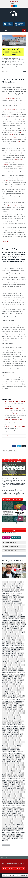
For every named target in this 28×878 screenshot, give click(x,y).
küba (3, 730)
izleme (20, 709)
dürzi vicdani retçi (14, 661)
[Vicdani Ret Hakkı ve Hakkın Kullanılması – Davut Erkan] (10, 532)
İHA (18, 695)
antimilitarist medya (6, 605)
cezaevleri (20, 643)
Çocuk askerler (18, 647)
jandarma (4, 713)
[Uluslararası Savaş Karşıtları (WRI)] (8, 25)
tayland (19, 799)
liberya (14, 736)
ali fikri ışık (20, 597)
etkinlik (4, 670)
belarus (4, 632)
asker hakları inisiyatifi (12, 609)
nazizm (22, 755)
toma (7, 805)
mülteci (9, 753)
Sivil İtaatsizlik (18, 790)
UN (19, 813)
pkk (11, 770)
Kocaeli (16, 159)
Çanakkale (13, 137)
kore (3, 728)
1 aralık (18, 582)
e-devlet (4, 663)
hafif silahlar (12, 686)
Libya (9, 205)
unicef (3, 815)
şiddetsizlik (4, 786)
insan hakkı (11, 699)
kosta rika (21, 728)
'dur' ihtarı (4, 582)
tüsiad (18, 807)
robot (15, 776)
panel (17, 767)
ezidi (19, 672)
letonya (4, 736)
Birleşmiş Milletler (14, 636)
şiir (10, 786)
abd (16, 589)
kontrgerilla (21, 726)
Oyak (3, 765)
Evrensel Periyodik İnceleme (8, 672)
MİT (9, 751)
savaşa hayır (5, 784)
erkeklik (4, 666)
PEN (10, 769)
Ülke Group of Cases (7, 811)
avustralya (4, 622)
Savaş (8, 780)
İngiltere (4, 699)
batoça (9, 630)
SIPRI (10, 790)
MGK (18, 745)
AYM (22, 622)
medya (17, 742)
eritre (23, 664)
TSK (3, 440)
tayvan (3, 801)
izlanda (14, 709)
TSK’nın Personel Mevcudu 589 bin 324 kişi (15, 426)
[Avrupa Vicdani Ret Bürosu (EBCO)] (19, 25)
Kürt (16, 730)
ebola (15, 663)
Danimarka (13, 655)
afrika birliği (18, 593)
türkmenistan (12, 807)
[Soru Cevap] (14, 856)
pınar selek (4, 770)
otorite (21, 763)
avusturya (12, 622)
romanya (4, 778)
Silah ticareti (11, 788)
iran (9, 705)
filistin (21, 674)
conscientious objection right (8, 653)
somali (3, 794)
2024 (18, 587)
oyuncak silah (11, 765)
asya (16, 618)
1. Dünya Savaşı (10, 584)
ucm (3, 809)
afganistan (4, 593)
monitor (4, 753)
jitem (17, 713)
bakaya (22, 626)
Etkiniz (20, 668)
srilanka (13, 796)
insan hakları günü (6, 701)
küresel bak (9, 730)
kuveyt (8, 732)
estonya (4, 668)
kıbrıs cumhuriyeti (16, 722)
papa (22, 767)
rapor (15, 774)
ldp (21, 734)
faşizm (3, 674)
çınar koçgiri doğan (15, 645)
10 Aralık (18, 584)
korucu (8, 728)
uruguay (10, 815)
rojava (20, 776)
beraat (15, 632)
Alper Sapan (12, 599)
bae (18, 624)
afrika (11, 593)
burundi (8, 641)
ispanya (9, 707)
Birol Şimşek (15, 170)
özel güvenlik (19, 765)
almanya (4, 599)
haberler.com (5, 241)
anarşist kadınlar (16, 601)
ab (12, 589)
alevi (15, 597)
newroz (17, 757)
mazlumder (10, 742)
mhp (8, 747)
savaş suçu (18, 782)
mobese (20, 751)
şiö (6, 790)
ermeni (10, 666)
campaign (18, 641)
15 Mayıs (14, 585)
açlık (22, 589)
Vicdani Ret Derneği (6, 823)
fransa (10, 676)
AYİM (18, 622)
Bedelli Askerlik (16, 630)
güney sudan (10, 684)
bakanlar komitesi (14, 626)
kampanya (11, 717)
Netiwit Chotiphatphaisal (7, 757)
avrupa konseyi (5, 620)
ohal (18, 761)
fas (23, 672)
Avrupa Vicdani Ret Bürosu (18, 620)
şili (2, 790)
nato (16, 755)
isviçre (3, 709)
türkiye (3, 807)
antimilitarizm (17, 605)
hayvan (21, 688)
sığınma (8, 792)
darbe (20, 655)
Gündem (24, 71)
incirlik (21, 697)
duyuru (22, 661)
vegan (20, 815)
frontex (17, 676)
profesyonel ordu (18, 772)
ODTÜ (13, 761)
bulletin (11, 639)
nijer (23, 757)
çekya (8, 643)
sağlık (22, 778)
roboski (9, 776)
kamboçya (16, 715)
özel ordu (4, 767)
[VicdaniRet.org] (14, 14)
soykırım (18, 794)
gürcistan (18, 684)
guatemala (4, 682)
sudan (18, 796)
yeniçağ (18, 834)
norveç (14, 759)
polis (3, 772)
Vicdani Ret (19, 817)
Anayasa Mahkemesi (7, 603)
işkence (20, 705)
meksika (11, 743)
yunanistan (14, 838)
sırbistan (22, 792)
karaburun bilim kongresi (14, 718)
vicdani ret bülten (6, 821)
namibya (11, 755)
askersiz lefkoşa (11, 616)
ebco (9, 663)
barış (8, 628)
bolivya (13, 637)
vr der (17, 830)
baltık (3, 628)
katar (10, 720)
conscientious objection (16, 649)
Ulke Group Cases (18, 809)
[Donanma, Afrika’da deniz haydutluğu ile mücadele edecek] (14, 46)
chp (3, 645)
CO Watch (4, 647)
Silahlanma (19, 788)
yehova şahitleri (20, 832)
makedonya (5, 740)
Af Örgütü (16, 591)
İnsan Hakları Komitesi (18, 701)
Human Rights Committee (12, 693)
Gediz (22, 119)
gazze (3, 680)
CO (22, 645)
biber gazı (22, 632)
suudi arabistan (11, 799)
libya (19, 736)
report (3, 776)
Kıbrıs (8, 722)
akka (10, 597)
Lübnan (13, 205)
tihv (3, 805)
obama (8, 761)
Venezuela (4, 817)
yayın (12, 832)
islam (3, 707)
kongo (15, 726)
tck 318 (9, 801)
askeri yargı (12, 614)
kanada (18, 717)
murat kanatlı (17, 753)
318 (7, 589)
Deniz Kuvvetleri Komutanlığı (8, 98)
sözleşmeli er (5, 796)
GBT (9, 680)
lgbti (9, 736)
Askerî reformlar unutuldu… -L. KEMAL (14, 408)
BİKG (3, 634)
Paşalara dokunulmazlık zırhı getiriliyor (15, 414)
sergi (18, 784)
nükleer (20, 759)
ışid (22, 711)
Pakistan (11, 767)
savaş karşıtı (16, 780)
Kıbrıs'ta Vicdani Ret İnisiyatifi (9, 724)
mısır (14, 751)
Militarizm (4, 749)
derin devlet (5, 657)
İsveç (20, 707)
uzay (15, 815)
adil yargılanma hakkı (7, 591)
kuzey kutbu (15, 732)
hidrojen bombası (6, 690)
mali (19, 740)
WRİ (8, 832)
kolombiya (8, 726)
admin (7, 435)
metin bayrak (12, 745)
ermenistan (17, 666)
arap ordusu (9, 607)
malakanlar (12, 740)
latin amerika (15, 734)
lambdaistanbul (5, 734)
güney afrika (12, 682)
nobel (9, 759)
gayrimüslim (9, 678)
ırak (12, 711)
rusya (16, 778)
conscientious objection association (10, 651)
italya (9, 709)
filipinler (16, 674)
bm (7, 637)
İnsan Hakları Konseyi (7, 703)
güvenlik (4, 686)
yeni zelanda (11, 834)
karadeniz (4, 720)
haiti (18, 686)
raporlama (21, 774)
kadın (21, 713)
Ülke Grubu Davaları (18, 811)
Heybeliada (11, 134)
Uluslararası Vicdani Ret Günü (9, 813)
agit (3, 595)
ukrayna (9, 809)
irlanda (14, 705)
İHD (23, 695)
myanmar (4, 755)
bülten (17, 639)
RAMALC (9, 774)
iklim (3, 697)
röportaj (10, 778)
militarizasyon (15, 747)
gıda (14, 680)
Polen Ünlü (17, 770)
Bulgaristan (4, 639)
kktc (19, 724)
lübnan (9, 738)
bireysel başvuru (11, 634)
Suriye (17, 797)
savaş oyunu (11, 782)
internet (4, 705)
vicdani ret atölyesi (18, 819)
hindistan (15, 690)
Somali (16, 205)
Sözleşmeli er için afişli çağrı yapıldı (13, 419)
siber (22, 784)
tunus (17, 805)
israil (14, 707)
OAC (3, 761)
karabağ (4, 718)
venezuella (12, 817)
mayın (3, 742)
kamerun (4, 717)
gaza (15, 678)
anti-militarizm (17, 603)
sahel (3, 780)
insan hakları (19, 699)
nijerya (3, 759)
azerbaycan (11, 624)
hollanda (18, 691)
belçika (10, 632)
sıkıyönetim (15, 792)
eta (9, 668)
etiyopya (14, 668)
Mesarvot (4, 745)
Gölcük (7, 116)
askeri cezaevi (12, 612)
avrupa (21, 618)
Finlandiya (4, 676)
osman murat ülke (13, 763)
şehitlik (12, 784)
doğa (15, 657)
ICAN (10, 695)
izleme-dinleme (5, 711)
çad (13, 641)
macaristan (16, 738)
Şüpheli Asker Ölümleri (7, 797)
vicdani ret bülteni (17, 821)
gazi (20, 678)
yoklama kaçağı (10, 836)
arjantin (16, 607)
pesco (14, 769)
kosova (15, 728)
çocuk (10, 647)
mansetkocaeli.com (6, 392)
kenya (16, 720)
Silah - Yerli (16, 786)
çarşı (3, 643)
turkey (22, 805)
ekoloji (8, 664)
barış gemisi (15, 628)
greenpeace (20, 680)
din (11, 657)
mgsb (3, 747)
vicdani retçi (10, 830)
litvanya (4, 738)
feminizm (10, 674)
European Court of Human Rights (15, 670)
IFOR (14, 695)
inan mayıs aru (14, 697)
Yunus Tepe (14, 3)
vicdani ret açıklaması (7, 819)
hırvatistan (11, 691)
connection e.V (5, 649)
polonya (9, 772)
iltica (8, 697)
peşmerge (20, 769)
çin (7, 645)
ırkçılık (17, 711)
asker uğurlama (11, 611)
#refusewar (12, 582)
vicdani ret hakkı (18, 823)
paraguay (4, 769)
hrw (3, 693)
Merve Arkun (18, 743)
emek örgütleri (16, 664)
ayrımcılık (4, 624)
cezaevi (13, 643)
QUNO (3, 774)
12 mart (8, 585)
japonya (11, 713)
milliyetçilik (12, 749)
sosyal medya (11, 794)
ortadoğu (4, 763)
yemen (3, 834)
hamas (15, 688)
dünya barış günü (12, 659)
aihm (7, 595)
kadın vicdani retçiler (7, 715)
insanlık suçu (18, 703)
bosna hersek (20, 637)
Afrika (22, 111)
